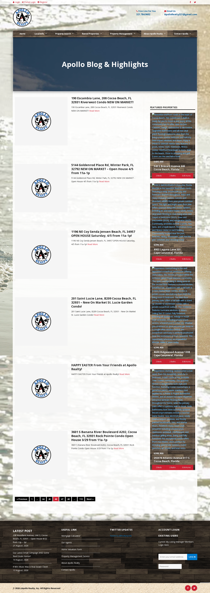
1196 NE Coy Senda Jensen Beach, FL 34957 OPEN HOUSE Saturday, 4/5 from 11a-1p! (103, 234)
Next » (90, 499)
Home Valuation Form (71, 549)
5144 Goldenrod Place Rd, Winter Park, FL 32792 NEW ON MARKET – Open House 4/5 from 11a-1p (102, 169)
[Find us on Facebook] (190, 2)
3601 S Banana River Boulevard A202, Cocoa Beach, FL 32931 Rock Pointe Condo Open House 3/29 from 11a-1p (104, 436)
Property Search (63, 33)
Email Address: (165, 551)
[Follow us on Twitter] (195, 2)
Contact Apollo (181, 33)
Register (43, 2)
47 (62, 499)
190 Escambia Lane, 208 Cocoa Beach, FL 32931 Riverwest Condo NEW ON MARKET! (102, 100)
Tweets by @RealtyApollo (121, 535)
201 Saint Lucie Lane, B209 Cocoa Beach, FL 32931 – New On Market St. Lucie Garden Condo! (103, 302)
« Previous (22, 499)
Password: (163, 561)
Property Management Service (75, 556)
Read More (94, 110)
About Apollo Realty (153, 33)
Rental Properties (90, 33)
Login (17, 2)
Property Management (121, 33)
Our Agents (66, 542)
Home (22, 33)
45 (49, 499)
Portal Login (30, 2)
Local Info (39, 33)
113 (81, 499)
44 (43, 499)
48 (68, 499)
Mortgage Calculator (70, 535)
